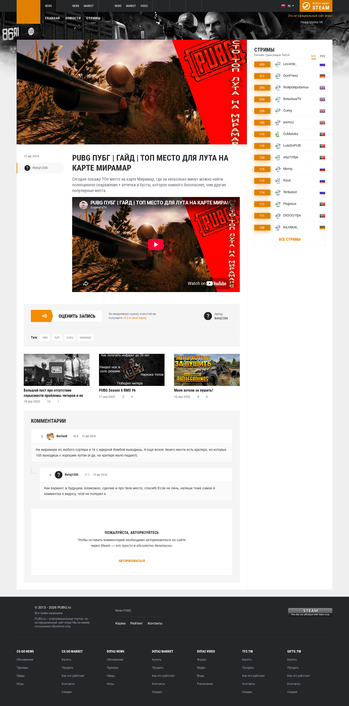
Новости (73, 18)
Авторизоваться (132, 561)
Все (313, 56)
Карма (120, 623)
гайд (45, 337)
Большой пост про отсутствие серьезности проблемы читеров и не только (53, 393)
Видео (201, 668)
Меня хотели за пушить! (193, 390)
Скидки (67, 692)
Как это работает (73, 676)
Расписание (205, 684)
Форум (201, 659)
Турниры (22, 668)
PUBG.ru (40, 619)
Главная (52, 18)
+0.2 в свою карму (134, 318)
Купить (66, 659)
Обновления (25, 659)
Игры (20, 684)
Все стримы (290, 239)
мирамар (85, 337)
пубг (57, 337)
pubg (70, 337)
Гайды (20, 676)
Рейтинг (136, 623)
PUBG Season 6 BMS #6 (117, 390)
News (48, 6)
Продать (67, 668)
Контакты (155, 623)
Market (89, 6)
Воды (200, 676)
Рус (322, 56)
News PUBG (123, 610)
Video (144, 6)
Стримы (93, 18)
